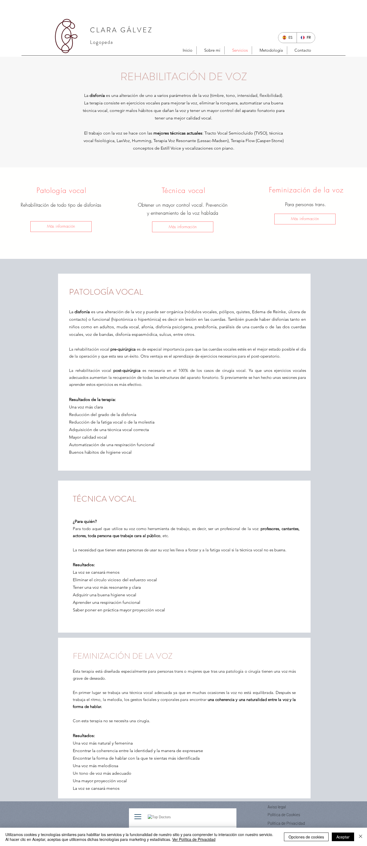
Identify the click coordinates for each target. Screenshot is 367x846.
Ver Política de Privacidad (193, 839)
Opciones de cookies (306, 837)
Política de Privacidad (286, 823)
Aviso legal (277, 806)
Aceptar (343, 837)
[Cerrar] (360, 837)
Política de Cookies (284, 814)
